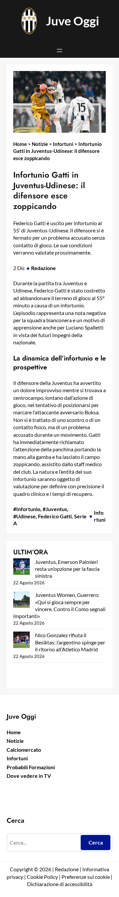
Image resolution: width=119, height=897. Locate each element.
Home (20, 144)
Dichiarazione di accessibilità (59, 884)
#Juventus (55, 509)
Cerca (96, 842)
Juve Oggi (72, 21)
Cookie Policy (42, 877)
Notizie (40, 144)
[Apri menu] (59, 50)
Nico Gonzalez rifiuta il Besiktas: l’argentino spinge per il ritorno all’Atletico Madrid (70, 642)
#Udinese (24, 516)
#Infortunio (26, 509)
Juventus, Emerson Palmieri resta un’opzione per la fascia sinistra (67, 569)
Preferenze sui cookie (85, 877)
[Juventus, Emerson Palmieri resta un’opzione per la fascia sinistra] (21, 567)
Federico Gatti (55, 516)
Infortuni (63, 144)
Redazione (43, 268)
